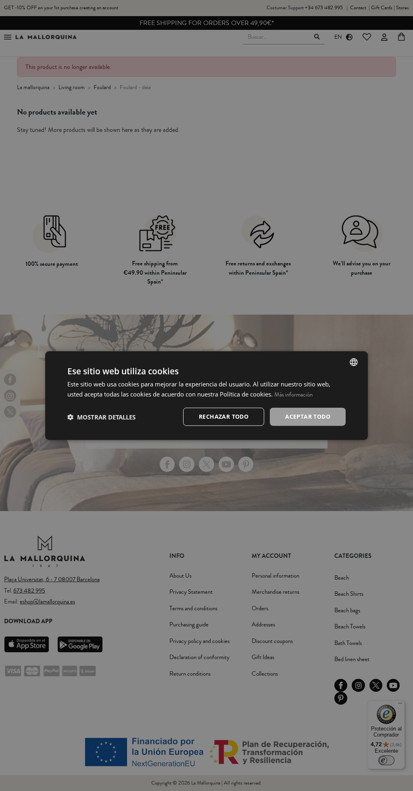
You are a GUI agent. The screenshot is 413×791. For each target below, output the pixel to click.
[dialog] (206, 395)
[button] (101, 416)
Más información (293, 394)
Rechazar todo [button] (223, 416)
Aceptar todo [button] (307, 416)
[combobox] (354, 362)
